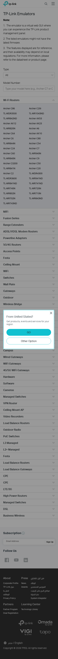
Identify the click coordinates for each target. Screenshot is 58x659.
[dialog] (29, 329)
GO (29, 332)
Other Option (29, 341)
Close (51, 313)
